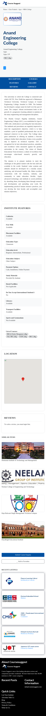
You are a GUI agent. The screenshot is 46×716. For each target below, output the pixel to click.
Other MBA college (12, 336)
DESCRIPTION (15, 79)
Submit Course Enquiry (23, 555)
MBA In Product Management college (17, 334)
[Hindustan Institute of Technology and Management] (23, 450)
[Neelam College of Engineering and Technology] (23, 477)
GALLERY (32, 83)
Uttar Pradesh (13, 9)
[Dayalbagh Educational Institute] (23, 529)
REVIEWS (14, 87)
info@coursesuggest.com (33, 687)
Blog (3, 700)
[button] (4, 67)
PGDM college (23, 336)
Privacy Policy (6, 703)
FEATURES (14, 83)
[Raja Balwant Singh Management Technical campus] (23, 503)
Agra (20, 9)
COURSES (33, 79)
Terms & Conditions (8, 705)
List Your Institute (8, 695)
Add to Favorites (23, 561)
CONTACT (32, 87)
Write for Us (6, 708)
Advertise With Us (8, 697)
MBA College (27, 9)
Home (5, 9)
